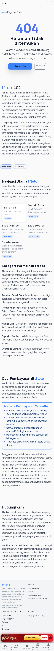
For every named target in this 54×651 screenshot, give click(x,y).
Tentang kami (33, 588)
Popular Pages (20, 167)
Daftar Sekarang (32, 638)
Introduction (6, 167)
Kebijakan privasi (35, 595)
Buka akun (40, 65)
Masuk (44, 638)
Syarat (31, 591)
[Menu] (49, 4)
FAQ (3, 625)
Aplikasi (5, 622)
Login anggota (8, 618)
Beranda (20, 66)
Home (3, 12)
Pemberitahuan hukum (37, 598)
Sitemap (5, 629)
